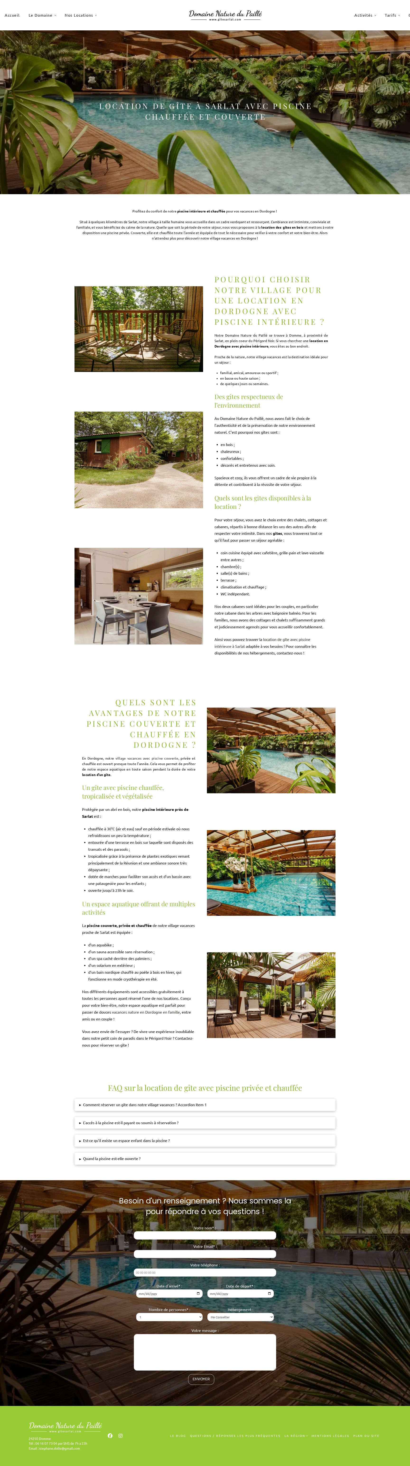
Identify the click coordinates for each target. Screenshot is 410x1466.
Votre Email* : (205, 1246)
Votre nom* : (205, 1228)
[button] (205, 1105)
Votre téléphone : (205, 1265)
